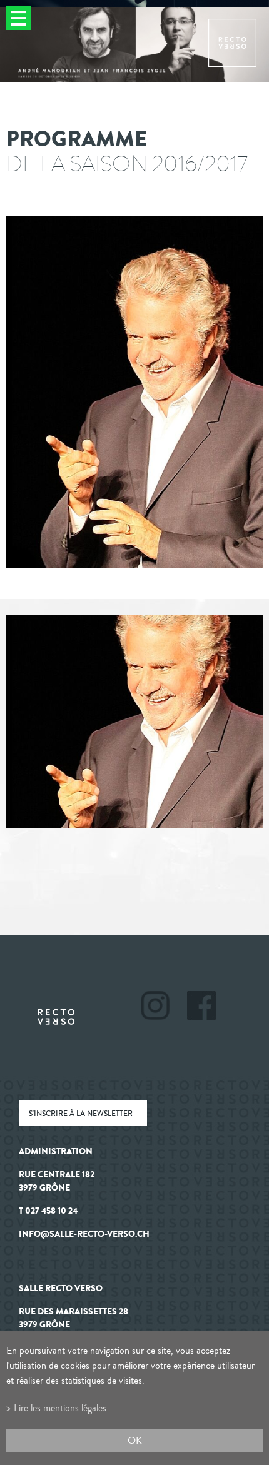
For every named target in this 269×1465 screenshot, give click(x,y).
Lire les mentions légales (60, 1408)
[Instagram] (163, 1007)
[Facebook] (201, 1007)
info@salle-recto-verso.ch (84, 1234)
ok (135, 1440)
